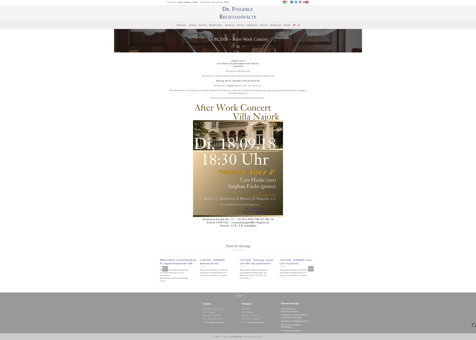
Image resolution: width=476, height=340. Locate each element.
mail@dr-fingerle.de (217, 322)
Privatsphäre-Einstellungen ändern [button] (294, 321)
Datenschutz (258, 337)
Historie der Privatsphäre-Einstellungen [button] (291, 326)
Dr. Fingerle (224, 337)
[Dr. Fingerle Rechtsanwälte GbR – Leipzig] (238, 13)
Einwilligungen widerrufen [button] (291, 331)
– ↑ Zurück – (238, 296)
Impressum (247, 337)
